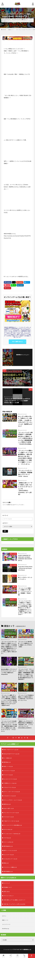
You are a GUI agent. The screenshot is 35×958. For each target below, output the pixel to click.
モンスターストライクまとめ (10, 779)
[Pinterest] (7, 288)
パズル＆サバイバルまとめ (9, 795)
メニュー (17, 956)
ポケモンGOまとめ (7, 829)
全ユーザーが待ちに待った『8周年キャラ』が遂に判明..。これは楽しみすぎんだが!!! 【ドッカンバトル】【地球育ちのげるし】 (25, 421)
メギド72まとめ (7, 837)
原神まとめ (6, 863)
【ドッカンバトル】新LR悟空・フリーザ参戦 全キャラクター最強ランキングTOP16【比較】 (25, 644)
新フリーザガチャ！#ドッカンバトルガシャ (25, 578)
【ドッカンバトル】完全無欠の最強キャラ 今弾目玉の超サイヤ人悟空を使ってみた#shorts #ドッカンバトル (26, 698)
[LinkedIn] (20, 285)
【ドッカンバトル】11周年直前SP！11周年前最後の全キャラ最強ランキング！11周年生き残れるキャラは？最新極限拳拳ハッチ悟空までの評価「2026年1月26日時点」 (25, 438)
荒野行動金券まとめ (8, 846)
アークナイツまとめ (8, 774)
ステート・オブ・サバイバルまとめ (11, 791)
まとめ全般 (14, 553)
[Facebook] (8, 282)
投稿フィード (5, 920)
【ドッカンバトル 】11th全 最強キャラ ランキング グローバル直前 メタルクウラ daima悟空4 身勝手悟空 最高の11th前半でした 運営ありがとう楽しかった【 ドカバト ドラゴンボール (9, 726)
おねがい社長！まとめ (8, 808)
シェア (10, 956)
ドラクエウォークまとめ (9, 770)
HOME (4, 29)
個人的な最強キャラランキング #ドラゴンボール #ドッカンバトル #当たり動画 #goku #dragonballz (9, 672)
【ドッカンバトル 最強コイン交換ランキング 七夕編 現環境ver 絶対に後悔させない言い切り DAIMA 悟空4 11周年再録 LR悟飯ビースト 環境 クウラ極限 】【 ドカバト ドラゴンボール (25, 457)
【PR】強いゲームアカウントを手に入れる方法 (14, 904)
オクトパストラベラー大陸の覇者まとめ (12, 825)
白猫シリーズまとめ (8, 766)
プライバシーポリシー (8, 895)
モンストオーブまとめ (8, 854)
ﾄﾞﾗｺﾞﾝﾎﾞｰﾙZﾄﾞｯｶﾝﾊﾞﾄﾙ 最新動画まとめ (22, 949)
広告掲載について (7, 887)
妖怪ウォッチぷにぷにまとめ (10, 850)
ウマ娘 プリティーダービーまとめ (11, 821)
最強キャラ (25, 19)
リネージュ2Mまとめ (8, 842)
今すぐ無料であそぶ (17, 341)
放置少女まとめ (7, 804)
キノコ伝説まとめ (7, 758)
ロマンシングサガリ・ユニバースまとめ (12, 800)
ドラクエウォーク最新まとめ (10, 867)
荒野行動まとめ (7, 762)
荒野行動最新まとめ (8, 871)
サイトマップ (6, 883)
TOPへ (31, 956)
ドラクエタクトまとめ (8, 816)
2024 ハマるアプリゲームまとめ (10, 749)
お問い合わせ (6, 891)
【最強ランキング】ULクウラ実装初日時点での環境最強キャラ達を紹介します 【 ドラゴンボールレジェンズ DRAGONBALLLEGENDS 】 (26, 724)
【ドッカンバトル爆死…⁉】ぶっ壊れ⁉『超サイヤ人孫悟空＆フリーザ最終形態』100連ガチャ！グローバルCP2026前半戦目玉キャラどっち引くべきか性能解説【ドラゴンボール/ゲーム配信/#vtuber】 (9, 700)
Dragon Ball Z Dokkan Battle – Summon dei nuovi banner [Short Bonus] (25, 568)
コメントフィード (6, 924)
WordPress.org (5, 928)
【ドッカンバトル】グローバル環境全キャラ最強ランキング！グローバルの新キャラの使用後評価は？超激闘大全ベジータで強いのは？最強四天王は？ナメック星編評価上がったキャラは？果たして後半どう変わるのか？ (24, 607)
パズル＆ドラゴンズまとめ (9, 787)
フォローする (23, 356)
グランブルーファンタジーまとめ (11, 812)
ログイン (16, 504)
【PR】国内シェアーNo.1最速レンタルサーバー (14, 900)
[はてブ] (27, 282)
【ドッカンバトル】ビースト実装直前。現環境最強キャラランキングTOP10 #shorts (25, 473)
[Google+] (19, 282)
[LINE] (13, 285)
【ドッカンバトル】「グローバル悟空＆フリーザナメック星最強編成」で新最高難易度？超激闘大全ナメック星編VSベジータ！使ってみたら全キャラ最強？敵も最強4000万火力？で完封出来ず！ (26, 674)
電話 (24, 956)
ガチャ (15, 575)
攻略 (15, 586)
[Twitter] (14, 282)
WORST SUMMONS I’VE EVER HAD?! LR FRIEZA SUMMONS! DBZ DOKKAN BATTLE (25, 558)
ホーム (3, 956)
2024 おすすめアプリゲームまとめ (11, 753)
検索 (5, 531)
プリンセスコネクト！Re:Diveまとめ (11, 833)
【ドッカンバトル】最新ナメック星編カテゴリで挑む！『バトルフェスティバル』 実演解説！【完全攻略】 (24, 591)
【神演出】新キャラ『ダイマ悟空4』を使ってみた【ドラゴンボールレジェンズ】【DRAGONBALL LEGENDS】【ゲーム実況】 (25, 488)
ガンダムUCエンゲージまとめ (10, 858)
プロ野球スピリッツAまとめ (9, 783)
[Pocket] (7, 285)
